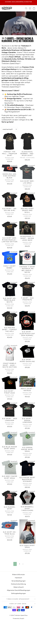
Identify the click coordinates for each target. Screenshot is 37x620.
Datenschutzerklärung (18, 584)
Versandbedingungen (18, 581)
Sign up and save (18, 603)
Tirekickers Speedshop (18, 599)
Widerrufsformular (18, 574)
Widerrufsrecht (18, 587)
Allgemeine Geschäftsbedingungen (18, 590)
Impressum (18, 578)
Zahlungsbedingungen (18, 593)
